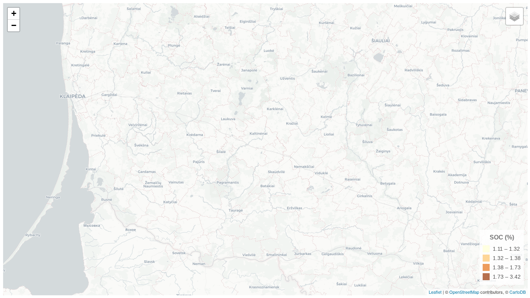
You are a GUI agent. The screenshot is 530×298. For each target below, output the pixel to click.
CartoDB (517, 292)
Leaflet (435, 292)
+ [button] (13, 13)
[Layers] (514, 16)
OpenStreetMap (464, 292)
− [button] (13, 25)
